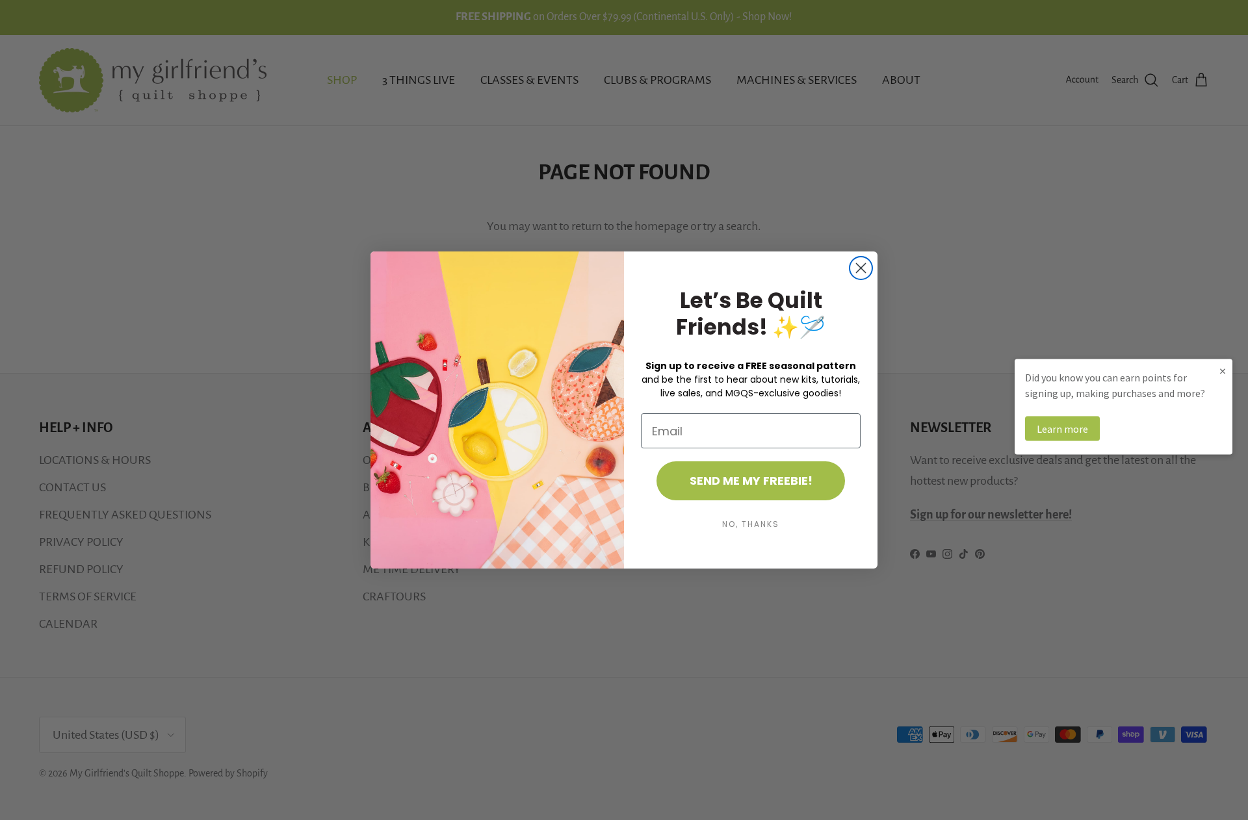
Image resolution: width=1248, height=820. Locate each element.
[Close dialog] (861, 268)
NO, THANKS (750, 524)
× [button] (1222, 371)
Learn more (1062, 428)
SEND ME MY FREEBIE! (751, 480)
